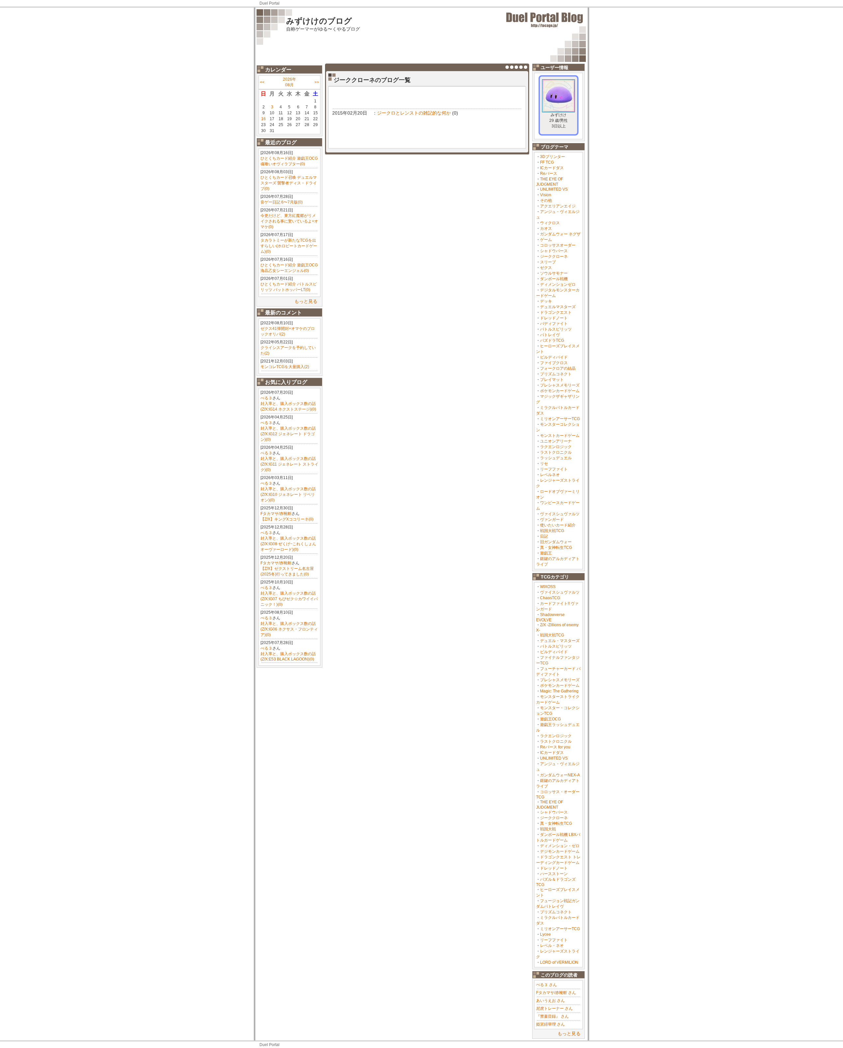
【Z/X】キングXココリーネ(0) (286, 519)
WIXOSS (548, 586)
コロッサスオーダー (558, 245)
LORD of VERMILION (559, 962)
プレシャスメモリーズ (560, 385)
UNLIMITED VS (554, 189)
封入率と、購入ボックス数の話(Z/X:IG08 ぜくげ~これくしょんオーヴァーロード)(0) (288, 544)
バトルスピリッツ (556, 329)
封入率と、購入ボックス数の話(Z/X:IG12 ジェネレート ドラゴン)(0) (288, 434)
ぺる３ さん (546, 984)
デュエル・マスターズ (560, 640)
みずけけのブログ (319, 20)
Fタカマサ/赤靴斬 (275, 513)
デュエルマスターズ (558, 307)
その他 (546, 200)
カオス (546, 228)
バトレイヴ (550, 335)
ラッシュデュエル (556, 458)
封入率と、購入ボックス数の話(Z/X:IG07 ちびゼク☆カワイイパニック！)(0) (289, 599)
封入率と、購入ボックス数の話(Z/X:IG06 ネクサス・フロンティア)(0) (289, 629)
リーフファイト (554, 469)
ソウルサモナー (554, 273)
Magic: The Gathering (559, 691)
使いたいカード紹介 (558, 525)
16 (263, 119)
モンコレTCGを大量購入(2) (284, 366)
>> (316, 82)
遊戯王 (546, 553)
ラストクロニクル (556, 452)
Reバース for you (555, 747)
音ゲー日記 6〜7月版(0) (281, 202)
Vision (545, 195)
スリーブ (548, 262)
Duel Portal (269, 3)
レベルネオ (550, 474)
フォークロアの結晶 (558, 368)
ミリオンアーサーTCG (560, 419)
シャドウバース (554, 251)
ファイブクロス (554, 363)
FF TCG (547, 162)
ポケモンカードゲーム (560, 391)
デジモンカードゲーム (560, 851)
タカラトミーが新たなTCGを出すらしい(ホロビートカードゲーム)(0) (288, 246)
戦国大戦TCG (552, 530)
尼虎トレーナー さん (554, 1008)
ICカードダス (552, 168)
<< (262, 82)
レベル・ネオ (552, 945)
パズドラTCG (552, 340)
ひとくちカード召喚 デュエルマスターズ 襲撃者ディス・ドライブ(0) (288, 183)
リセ (544, 463)
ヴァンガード (552, 519)
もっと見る (305, 301)
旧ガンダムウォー (556, 542)
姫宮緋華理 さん (550, 1024)
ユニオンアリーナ (556, 441)
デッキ (546, 301)
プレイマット (552, 379)
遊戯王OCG (550, 719)
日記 (544, 536)
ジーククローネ (554, 256)
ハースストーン (554, 874)
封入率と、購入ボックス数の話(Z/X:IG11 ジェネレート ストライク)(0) (289, 464)
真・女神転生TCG (556, 547)
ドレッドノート (554, 318)
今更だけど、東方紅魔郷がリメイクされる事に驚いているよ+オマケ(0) (289, 221)
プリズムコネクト (556, 374)
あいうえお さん (550, 1000)
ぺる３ (266, 398)
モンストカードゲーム (560, 435)
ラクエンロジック (556, 446)
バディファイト (554, 323)
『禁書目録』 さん (552, 1016)
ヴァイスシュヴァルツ (560, 514)
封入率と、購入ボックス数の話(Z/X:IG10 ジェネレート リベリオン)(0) (288, 494)
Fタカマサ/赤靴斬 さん (556, 992)
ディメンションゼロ (558, 284)
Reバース (548, 173)
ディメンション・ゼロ (560, 846)
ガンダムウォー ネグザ (560, 234)
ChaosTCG (550, 598)
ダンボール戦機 (554, 279)
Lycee (545, 934)
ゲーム (546, 239)
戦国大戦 (548, 829)
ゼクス (546, 267)
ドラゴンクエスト (556, 312)
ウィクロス (550, 223)
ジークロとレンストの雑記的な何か (414, 113)
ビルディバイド (554, 357)
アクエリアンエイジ (558, 206)
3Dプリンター (552, 156)
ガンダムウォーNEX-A (560, 775)
